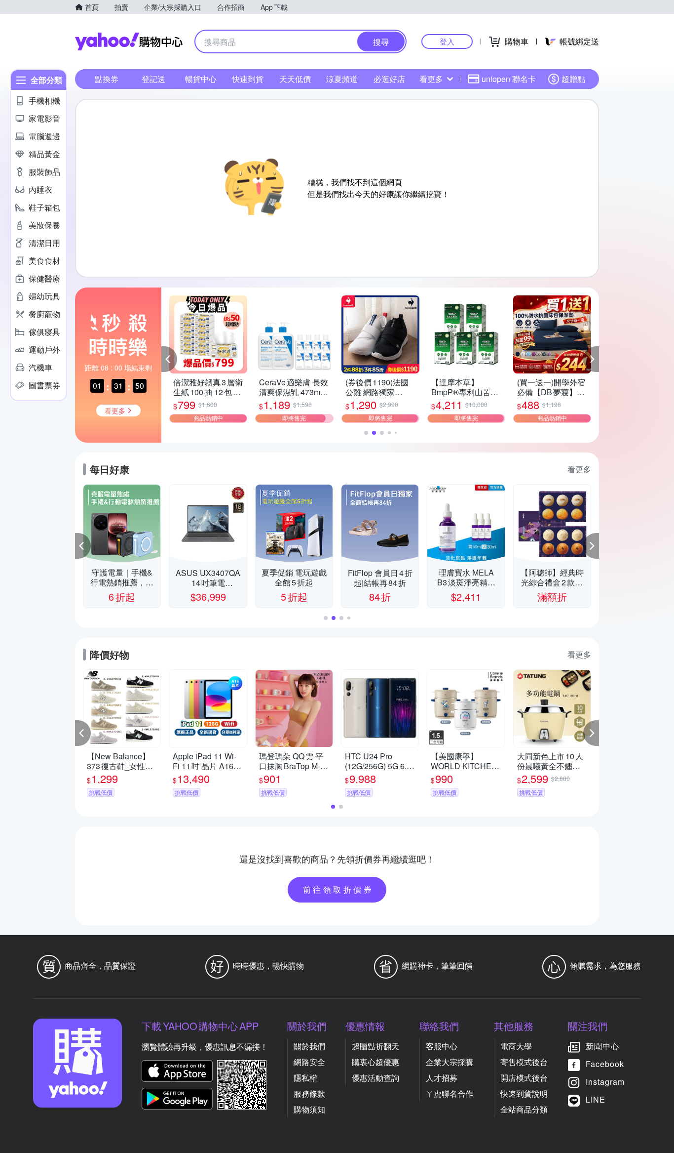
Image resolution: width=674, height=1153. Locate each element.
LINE (595, 1099)
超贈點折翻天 (375, 1046)
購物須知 (309, 1109)
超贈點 (573, 78)
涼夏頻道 (342, 78)
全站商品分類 (524, 1109)
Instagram (605, 1081)
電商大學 (516, 1046)
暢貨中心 (201, 78)
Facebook (605, 1064)
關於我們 (309, 1046)
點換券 (106, 78)
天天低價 (295, 78)
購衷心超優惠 (375, 1062)
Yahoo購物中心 (129, 41)
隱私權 (305, 1077)
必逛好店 (389, 78)
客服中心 (441, 1046)
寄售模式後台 (524, 1062)
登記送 (153, 78)
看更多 (431, 78)
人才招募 (441, 1077)
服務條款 (309, 1093)
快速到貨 (247, 78)
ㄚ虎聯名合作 (449, 1093)
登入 (447, 41)
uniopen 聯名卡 (509, 78)
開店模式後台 (524, 1077)
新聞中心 (602, 1046)
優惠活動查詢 (375, 1077)
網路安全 (309, 1062)
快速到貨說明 (524, 1093)
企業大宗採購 (449, 1062)
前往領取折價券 (338, 889)
